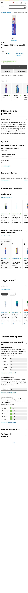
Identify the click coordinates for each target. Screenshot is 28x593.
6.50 (3, 43)
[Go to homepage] (2, 3)
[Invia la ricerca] (10, 7)
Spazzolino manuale (6, 12)
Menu (4, 7)
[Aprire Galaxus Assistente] (21, 3)
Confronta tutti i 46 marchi (8, 373)
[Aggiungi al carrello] (2, 323)
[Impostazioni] (13, 3)
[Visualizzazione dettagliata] (14, 364)
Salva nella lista (21, 71)
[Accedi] (17, 3)
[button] (14, 62)
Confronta (8, 71)
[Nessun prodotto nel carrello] (25, 3)
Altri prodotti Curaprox (19, 53)
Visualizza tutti (5, 197)
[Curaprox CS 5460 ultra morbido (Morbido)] (5, 212)
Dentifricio (4, 312)
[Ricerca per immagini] (25, 7)
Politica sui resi (5, 180)
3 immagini (14, 40)
